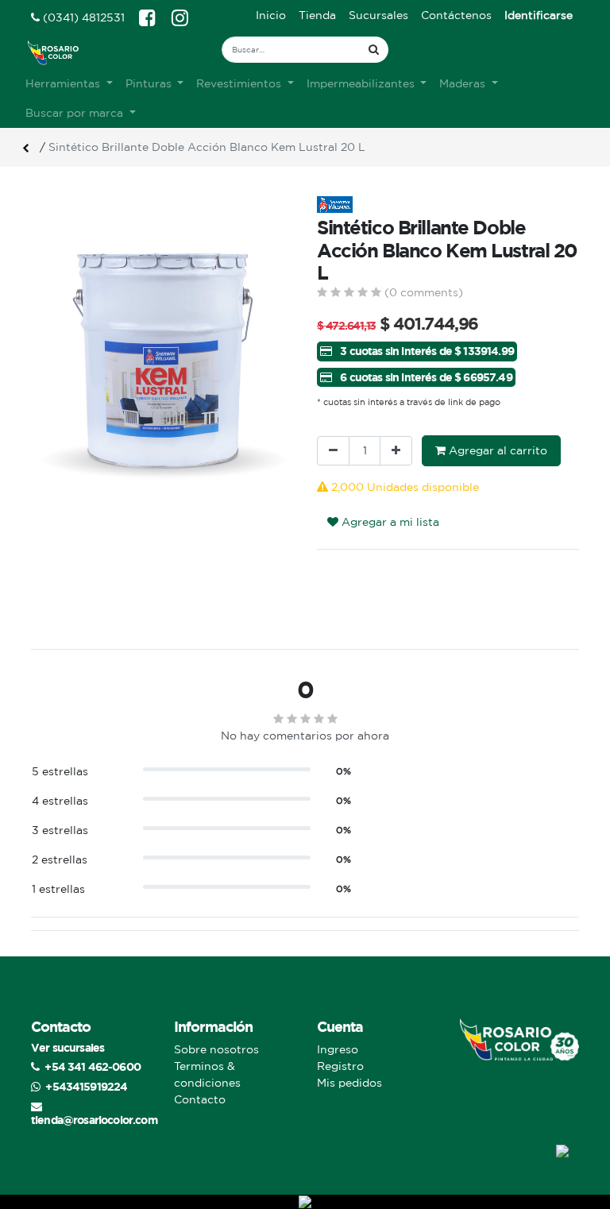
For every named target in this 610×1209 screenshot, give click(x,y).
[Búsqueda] (373, 50)
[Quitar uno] (333, 450)
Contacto (200, 1099)
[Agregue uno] (396, 450)
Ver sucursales (67, 1047)
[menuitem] (270, 15)
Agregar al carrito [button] (496, 450)
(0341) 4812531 (82, 17)
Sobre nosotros (216, 1049)
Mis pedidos (349, 1082)
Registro (340, 1066)
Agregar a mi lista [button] (388, 522)
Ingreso (337, 1049)
